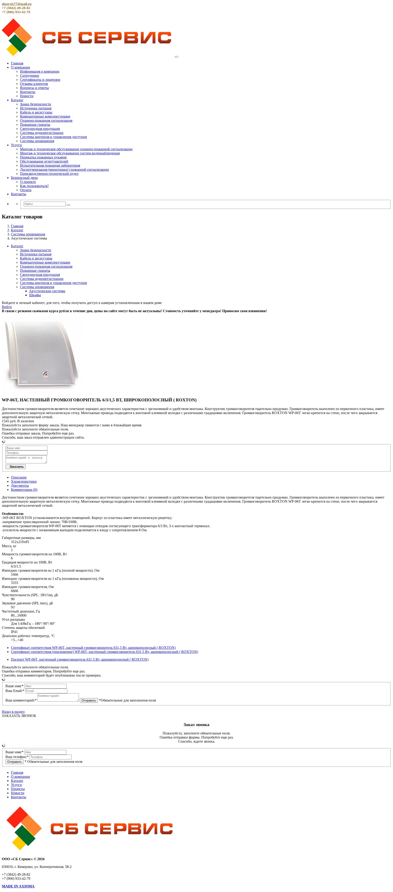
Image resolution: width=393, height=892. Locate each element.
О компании (20, 67)
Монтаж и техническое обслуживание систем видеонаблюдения (70, 153)
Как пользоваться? (34, 186)
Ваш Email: (14, 691)
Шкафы (35, 295)
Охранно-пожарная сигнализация (46, 120)
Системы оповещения (37, 141)
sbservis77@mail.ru (16, 4)
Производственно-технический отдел (49, 173)
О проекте (28, 182)
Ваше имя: (14, 686)
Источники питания (35, 108)
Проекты (18, 789)
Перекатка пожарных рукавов (43, 157)
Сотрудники (29, 75)
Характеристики (24, 481)
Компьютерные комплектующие (45, 116)
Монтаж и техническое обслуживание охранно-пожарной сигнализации (76, 149)
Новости (26, 96)
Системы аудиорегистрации (41, 133)
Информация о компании (39, 71)
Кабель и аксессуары (36, 112)
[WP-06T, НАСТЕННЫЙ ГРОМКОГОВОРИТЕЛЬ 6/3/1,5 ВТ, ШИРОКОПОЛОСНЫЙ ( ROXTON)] (42, 391)
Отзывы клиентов (34, 84)
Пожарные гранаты (35, 124)
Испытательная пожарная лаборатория (50, 165)
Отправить (89, 700)
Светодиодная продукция (40, 129)
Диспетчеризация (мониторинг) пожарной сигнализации (64, 169)
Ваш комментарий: (21, 700)
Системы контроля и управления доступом (53, 137)
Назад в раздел (13, 712)
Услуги (16, 145)
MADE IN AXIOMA (18, 886)
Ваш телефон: (17, 757)
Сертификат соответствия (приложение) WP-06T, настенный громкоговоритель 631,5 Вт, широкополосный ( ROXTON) (104, 652)
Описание (19, 477)
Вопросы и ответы (34, 88)
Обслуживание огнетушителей (44, 161)
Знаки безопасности (35, 104)
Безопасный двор (24, 178)
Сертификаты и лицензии (40, 80)
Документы (20, 485)
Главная (17, 63)
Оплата (25, 190)
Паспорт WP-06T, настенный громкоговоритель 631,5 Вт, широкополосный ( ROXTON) (80, 659)
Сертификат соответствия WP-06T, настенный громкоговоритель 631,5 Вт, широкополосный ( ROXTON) (93, 648)
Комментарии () (24, 490)
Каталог (17, 100)
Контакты (27, 92)
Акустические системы (47, 291)
